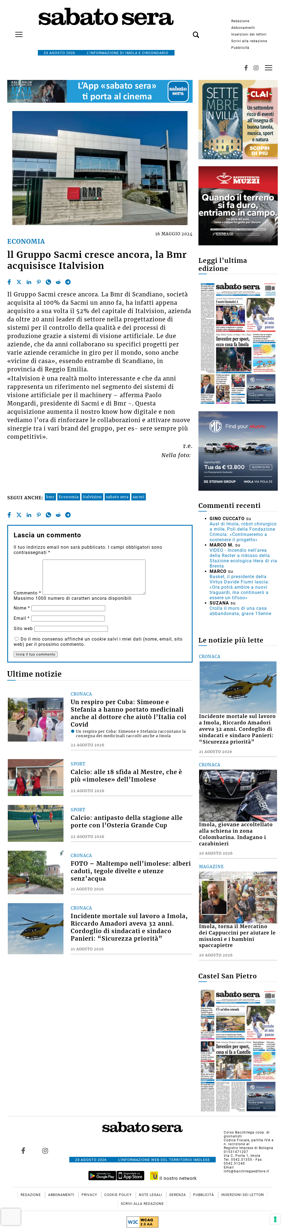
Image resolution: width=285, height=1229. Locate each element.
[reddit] (58, 282)
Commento (27, 593)
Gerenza (178, 1195)
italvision (92, 497)
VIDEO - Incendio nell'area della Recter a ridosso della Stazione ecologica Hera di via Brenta (243, 558)
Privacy (90, 1195)
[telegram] (67, 282)
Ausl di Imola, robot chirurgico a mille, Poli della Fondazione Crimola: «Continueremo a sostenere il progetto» (243, 531)
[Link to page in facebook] (23, 1150)
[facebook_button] (246, 67)
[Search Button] (187, 31)
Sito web (23, 628)
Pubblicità (240, 48)
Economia (69, 497)
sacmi (138, 497)
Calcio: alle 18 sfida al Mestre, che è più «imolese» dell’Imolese (126, 776)
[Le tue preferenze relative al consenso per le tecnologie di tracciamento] (275, 1219)
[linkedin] (28, 282)
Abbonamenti (243, 28)
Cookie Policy (118, 1195)
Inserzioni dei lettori (249, 34)
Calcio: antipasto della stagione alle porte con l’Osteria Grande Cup (127, 821)
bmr (50, 497)
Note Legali (151, 1195)
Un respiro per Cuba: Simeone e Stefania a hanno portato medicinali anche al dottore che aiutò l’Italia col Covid (128, 713)
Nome (22, 608)
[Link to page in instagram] (45, 1150)
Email (22, 618)
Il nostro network (177, 1178)
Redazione (240, 21)
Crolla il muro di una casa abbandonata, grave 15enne (240, 611)
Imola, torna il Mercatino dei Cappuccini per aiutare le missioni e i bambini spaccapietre (237, 936)
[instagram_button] (256, 67)
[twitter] (18, 282)
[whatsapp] (48, 282)
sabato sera (117, 497)
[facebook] (9, 282)
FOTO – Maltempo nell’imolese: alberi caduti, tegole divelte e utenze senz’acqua (131, 871)
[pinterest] (38, 282)
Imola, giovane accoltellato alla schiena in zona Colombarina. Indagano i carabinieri (236, 834)
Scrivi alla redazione (249, 41)
